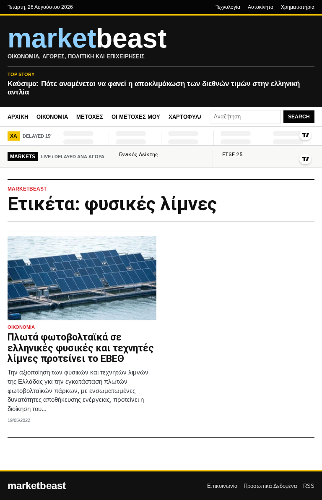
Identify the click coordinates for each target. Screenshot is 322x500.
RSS (308, 486)
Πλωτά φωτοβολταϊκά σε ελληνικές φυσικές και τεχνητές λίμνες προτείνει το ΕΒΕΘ (81, 348)
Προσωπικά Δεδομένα (270, 486)
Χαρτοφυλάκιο (191, 117)
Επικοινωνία (222, 486)
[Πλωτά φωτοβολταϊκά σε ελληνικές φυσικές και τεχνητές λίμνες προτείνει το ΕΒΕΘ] (82, 278)
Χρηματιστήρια (297, 7)
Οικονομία (52, 117)
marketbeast (37, 486)
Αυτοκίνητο (260, 7)
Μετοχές (89, 117)
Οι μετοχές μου (136, 117)
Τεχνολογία (228, 7)
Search (299, 117)
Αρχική (18, 117)
